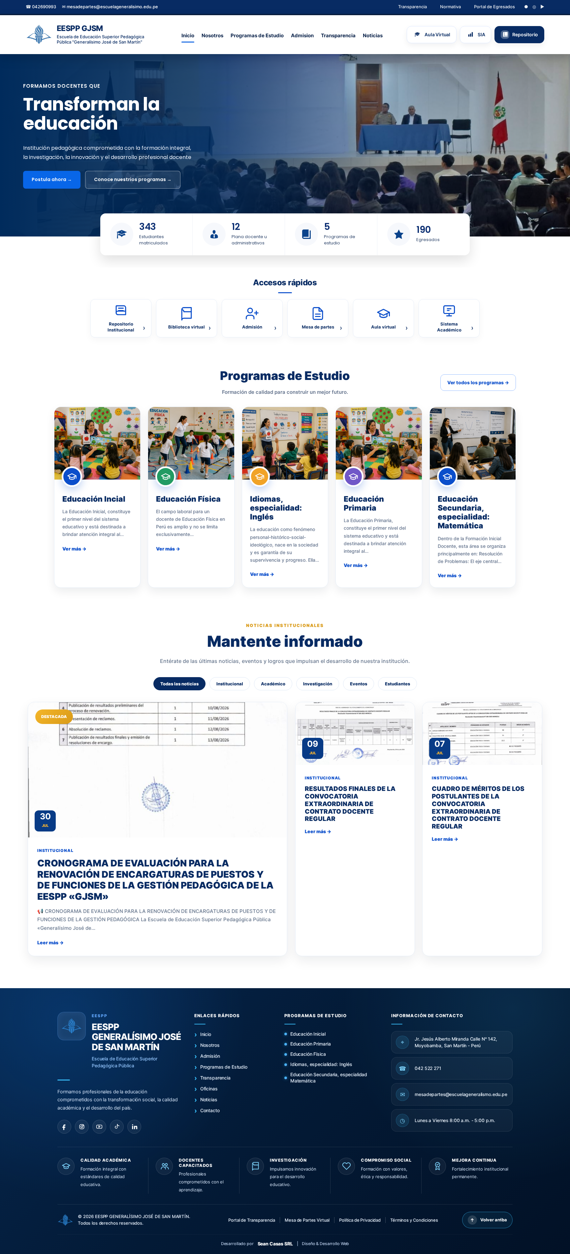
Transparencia (412, 6)
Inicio (187, 35)
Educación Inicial (308, 1034)
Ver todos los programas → (478, 382)
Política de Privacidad (360, 1220)
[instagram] (82, 1127)
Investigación (317, 683)
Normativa (450, 6)
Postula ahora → (52, 179)
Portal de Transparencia (251, 1220)
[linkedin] (134, 1127)
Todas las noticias (179, 683)
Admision (302, 35)
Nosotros (212, 35)
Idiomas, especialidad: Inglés (321, 1064)
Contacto (210, 1110)
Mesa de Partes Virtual (307, 1220)
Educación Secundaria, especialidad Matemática (328, 1077)
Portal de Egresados (494, 6)
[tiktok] (117, 1127)
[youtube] (99, 1127)
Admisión (210, 1056)
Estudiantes (397, 683)
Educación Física (308, 1054)
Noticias (373, 35)
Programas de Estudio (257, 35)
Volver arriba (488, 1220)
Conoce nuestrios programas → (133, 179)
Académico (273, 683)
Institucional (229, 683)
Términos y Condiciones (414, 1220)
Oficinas (209, 1088)
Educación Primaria (310, 1044)
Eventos (358, 683)
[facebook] (64, 1127)
